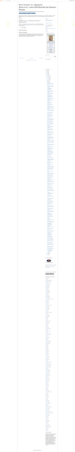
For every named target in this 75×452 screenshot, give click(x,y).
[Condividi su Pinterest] (25, 27)
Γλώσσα (47, 306)
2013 (47, 72)
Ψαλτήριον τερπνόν (48, 426)
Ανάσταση (47, 400)
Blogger (41, 450)
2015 (47, 70)
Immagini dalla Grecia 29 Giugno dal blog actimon (50, 106)
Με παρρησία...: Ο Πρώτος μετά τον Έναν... (50, 134)
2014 (47, 71)
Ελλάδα (47, 287)
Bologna (47, 307)
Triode (46, 389)
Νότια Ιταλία (47, 415)
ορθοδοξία (47, 374)
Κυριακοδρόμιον (48, 281)
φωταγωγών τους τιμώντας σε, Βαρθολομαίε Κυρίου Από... (50, 212)
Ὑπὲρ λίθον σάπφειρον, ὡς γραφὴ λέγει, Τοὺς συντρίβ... (50, 209)
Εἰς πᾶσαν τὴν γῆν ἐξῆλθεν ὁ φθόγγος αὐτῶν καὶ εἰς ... (50, 111)
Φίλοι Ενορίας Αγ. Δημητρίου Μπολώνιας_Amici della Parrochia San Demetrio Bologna (37, 7)
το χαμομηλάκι (49, 218)
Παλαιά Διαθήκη (48, 370)
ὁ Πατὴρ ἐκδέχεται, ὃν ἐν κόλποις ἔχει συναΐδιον (50, 246)
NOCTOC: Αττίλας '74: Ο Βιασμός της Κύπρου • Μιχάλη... (50, 91)
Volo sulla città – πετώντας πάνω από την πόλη (50, 228)
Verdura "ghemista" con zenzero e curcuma (50, 187)
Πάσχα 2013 (47, 316)
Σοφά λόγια (47, 353)
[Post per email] (20, 27)
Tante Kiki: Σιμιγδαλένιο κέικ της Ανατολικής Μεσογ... (50, 119)
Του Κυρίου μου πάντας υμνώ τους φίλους (50, 175)
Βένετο (46, 405)
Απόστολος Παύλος (49, 114)
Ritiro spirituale (49, 229)
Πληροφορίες (24, 13)
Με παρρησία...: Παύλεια (50, 131)
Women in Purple (49, 156)
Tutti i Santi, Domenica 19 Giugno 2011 (50, 177)
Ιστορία (46, 349)
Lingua (46, 339)
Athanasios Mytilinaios (48, 26)
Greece (46, 358)
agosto (48, 80)
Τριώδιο (46, 285)
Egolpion (47, 27)
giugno (48, 82)
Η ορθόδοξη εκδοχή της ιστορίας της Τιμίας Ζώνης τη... (50, 182)
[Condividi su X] (23, 27)
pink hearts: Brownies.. (50, 120)
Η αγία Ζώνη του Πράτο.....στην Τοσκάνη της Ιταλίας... (50, 179)
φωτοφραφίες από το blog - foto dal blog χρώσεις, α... (50, 137)
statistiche (47, 396)
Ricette (46, 313)
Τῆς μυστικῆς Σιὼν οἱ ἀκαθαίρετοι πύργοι (49, 236)
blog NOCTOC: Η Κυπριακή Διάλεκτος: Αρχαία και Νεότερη (50, 86)
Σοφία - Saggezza (49, 161)
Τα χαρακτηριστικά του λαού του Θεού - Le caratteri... (50, 221)
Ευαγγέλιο (47, 363)
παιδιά (46, 430)
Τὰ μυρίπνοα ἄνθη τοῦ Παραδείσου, (50, 232)
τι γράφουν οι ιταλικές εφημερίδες (49, 102)
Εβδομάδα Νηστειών (48, 406)
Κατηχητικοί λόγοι (48, 365)
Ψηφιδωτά (47, 427)
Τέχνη (46, 301)
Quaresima (47, 359)
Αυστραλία (47, 404)
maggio (48, 252)
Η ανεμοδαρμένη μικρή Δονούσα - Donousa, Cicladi (50, 94)
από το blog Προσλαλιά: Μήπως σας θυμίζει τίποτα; (50, 116)
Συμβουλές (47, 421)
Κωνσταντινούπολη (48, 411)
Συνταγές (47, 302)
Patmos (46, 384)
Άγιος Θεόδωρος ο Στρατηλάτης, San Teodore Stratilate (49, 224)
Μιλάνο (46, 338)
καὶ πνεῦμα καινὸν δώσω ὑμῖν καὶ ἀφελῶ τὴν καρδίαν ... (50, 199)
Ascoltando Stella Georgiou (50, 230)
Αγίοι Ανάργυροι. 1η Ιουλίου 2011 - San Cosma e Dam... (50, 84)
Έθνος (46, 344)
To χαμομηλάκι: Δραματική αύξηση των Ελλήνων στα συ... (50, 145)
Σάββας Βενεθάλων (52, 43)
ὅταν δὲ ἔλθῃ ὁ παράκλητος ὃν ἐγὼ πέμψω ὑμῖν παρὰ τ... (50, 191)
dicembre (48, 75)
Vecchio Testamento (48, 391)
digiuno (46, 394)
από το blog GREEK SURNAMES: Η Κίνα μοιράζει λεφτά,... (50, 96)
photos (46, 395)
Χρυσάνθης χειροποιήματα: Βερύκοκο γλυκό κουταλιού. (50, 127)
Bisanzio (47, 327)
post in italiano (47, 334)
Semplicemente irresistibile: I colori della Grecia (50, 168)
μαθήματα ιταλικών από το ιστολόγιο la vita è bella (50, 173)
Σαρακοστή (47, 291)
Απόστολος (47, 401)
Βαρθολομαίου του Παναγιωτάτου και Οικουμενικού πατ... (50, 214)
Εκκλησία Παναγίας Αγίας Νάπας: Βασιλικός (50, 122)
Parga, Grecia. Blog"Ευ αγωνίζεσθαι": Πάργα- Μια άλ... (50, 130)
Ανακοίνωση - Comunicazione (49, 195)
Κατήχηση (47, 410)
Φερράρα (47, 323)
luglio (48, 81)
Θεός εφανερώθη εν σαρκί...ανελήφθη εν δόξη (50, 248)
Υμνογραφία (47, 292)
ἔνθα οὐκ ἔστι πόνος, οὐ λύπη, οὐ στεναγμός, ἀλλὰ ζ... (50, 217)
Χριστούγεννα (47, 425)
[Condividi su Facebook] (24, 27)
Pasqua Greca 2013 (48, 312)
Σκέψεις (46, 317)
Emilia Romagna (48, 328)
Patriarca (47, 385)
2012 (47, 73)
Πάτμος (46, 416)
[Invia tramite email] (22, 27)
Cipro (46, 318)
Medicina (47, 379)
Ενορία (46, 282)
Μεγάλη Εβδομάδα (48, 280)
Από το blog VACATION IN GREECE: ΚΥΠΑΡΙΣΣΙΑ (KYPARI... (50, 160)
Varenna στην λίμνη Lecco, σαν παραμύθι (50, 242)
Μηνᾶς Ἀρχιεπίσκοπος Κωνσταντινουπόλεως (50, 47)
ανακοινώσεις (47, 373)
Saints (46, 360)
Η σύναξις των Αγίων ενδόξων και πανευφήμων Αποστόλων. (50, 99)
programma (47, 308)
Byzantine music (48, 375)
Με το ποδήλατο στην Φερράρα (49, 164)
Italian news (47, 378)
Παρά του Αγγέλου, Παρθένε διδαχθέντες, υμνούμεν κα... (50, 207)
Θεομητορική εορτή (48, 364)
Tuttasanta (47, 390)
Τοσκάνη (47, 322)
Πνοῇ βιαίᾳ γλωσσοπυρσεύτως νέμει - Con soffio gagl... (50, 193)
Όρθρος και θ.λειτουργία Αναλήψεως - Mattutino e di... (50, 244)
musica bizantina (48, 333)
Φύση (46, 354)
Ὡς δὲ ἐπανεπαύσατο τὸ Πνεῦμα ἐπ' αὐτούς (50, 201)
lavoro (46, 332)
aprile (48, 253)
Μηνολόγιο (47, 369)
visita (46, 399)
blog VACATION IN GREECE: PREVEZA (50, 151)
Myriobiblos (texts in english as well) (50, 28)
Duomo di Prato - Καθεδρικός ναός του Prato (50, 226)
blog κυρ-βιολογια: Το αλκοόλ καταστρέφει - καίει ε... (50, 105)
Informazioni (28, 13)
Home (20, 13)
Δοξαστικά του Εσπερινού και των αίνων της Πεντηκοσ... (50, 203)
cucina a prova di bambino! (50, 123)
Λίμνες (46, 368)
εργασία (47, 311)
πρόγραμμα (47, 296)
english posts (47, 343)
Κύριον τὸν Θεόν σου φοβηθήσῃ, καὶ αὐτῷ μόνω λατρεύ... (50, 234)
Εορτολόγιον (47, 337)
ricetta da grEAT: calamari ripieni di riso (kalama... (50, 153)
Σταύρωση (47, 420)
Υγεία (46, 422)
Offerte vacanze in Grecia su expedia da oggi (50, 183)
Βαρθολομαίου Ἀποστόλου (50, 42)
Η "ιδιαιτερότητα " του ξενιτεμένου (49, 154)
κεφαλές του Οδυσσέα (50, 188)
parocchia (47, 286)
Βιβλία (46, 348)
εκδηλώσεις (47, 290)
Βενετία (46, 347)
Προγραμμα (47, 297)
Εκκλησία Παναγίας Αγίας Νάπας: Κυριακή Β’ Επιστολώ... (50, 149)
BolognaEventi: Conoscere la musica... (50, 108)
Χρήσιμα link (33, 13)
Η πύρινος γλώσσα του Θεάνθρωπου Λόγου (50, 113)
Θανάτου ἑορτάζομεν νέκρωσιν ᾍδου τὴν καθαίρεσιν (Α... (50, 251)
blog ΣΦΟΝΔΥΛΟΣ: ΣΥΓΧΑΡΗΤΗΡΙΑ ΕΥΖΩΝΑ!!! (49, 89)
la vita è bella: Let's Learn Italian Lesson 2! (50, 132)
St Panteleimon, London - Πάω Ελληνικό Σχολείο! (50, 166)
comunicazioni (47, 342)
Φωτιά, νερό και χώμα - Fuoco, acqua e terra (50, 238)
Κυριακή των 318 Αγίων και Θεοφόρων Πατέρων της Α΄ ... (50, 240)
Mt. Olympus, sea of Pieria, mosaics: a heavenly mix (50, 141)
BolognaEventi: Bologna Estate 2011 (50, 147)
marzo (48, 254)
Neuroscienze (47, 380)
